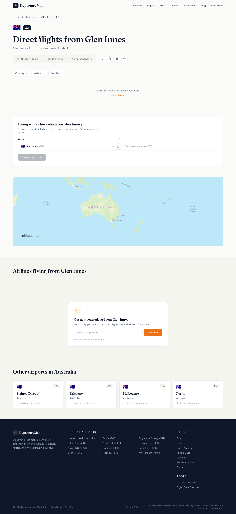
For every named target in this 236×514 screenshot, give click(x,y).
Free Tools (217, 5)
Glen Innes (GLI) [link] (50, 17)
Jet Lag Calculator (187, 482)
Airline (37, 73)
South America (185, 462)
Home (16, 17)
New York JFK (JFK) (113, 443)
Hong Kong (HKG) (148, 447)
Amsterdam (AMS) (149, 452)
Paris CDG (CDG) (77, 447)
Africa (180, 467)
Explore (137, 5)
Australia (30, 17)
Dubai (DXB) (109, 438)
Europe (181, 443)
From (21, 139)
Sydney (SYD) (75, 452)
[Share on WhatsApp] (109, 59)
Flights (151, 5)
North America (185, 447)
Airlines (175, 5)
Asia (179, 438)
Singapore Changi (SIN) (152, 438)
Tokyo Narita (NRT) (78, 443)
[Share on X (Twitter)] (102, 59)
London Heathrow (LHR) (81, 438)
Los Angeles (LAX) (149, 443)
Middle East (183, 452)
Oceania (181, 457)
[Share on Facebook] (117, 59)
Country (20, 73)
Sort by (55, 73)
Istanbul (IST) (110, 452)
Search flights (30, 157)
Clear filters (118, 95)
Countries (189, 5)
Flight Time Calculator (189, 487)
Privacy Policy (133, 507)
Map (162, 5)
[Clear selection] (113, 146)
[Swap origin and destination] (118, 147)
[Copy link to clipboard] (124, 59)
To (119, 139)
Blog (203, 5)
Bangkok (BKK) (111, 447)
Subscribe (153, 332)
